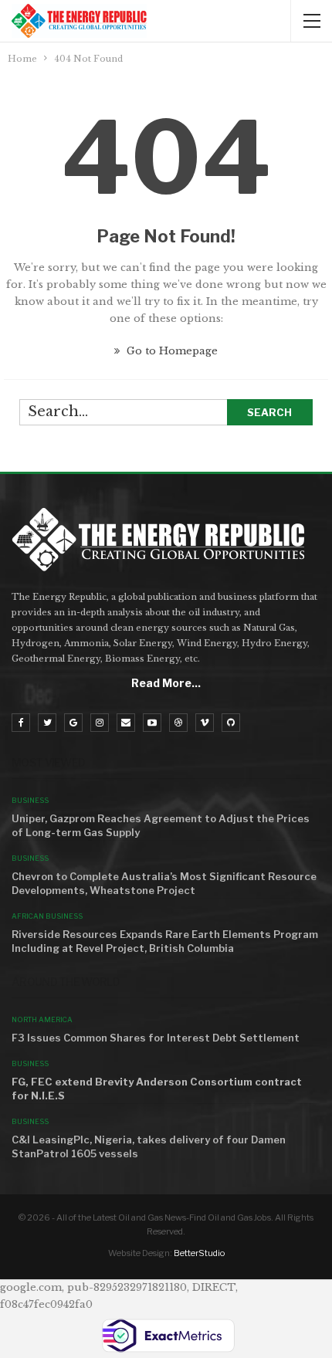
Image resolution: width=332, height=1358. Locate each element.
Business (30, 800)
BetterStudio (199, 1253)
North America (42, 1019)
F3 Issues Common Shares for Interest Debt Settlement (156, 1037)
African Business (47, 916)
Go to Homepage (171, 350)
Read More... (166, 682)
